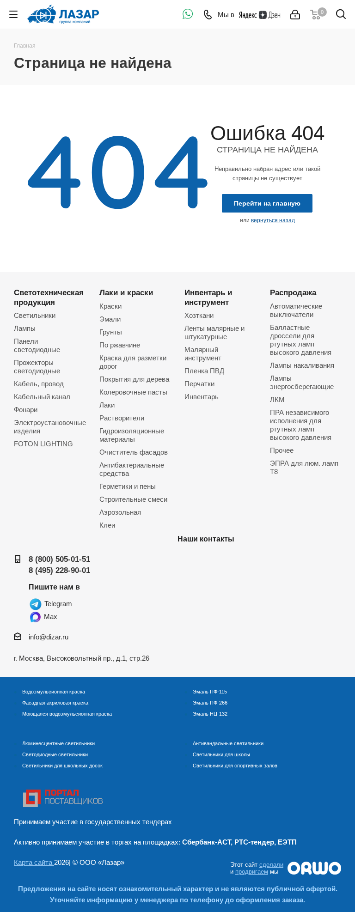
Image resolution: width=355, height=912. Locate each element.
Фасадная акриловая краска (55, 702)
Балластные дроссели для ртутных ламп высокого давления (300, 339)
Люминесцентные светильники (58, 743)
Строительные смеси (133, 499)
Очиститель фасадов (133, 452)
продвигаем (251, 871)
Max (49, 616)
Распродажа (293, 292)
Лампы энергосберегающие (302, 382)
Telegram (57, 604)
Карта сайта (34, 862)
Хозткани (199, 315)
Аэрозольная (120, 512)
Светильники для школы (221, 754)
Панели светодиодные (37, 345)
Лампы (25, 328)
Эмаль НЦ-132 (210, 714)
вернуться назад (273, 220)
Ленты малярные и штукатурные (214, 332)
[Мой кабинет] (295, 14)
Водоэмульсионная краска (53, 691)
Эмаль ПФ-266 (210, 702)
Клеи (107, 525)
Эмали (110, 319)
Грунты (110, 332)
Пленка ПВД (204, 371)
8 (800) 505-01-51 (59, 559)
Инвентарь (201, 397)
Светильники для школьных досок (62, 765)
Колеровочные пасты (133, 392)
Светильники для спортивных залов (235, 765)
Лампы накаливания (302, 365)
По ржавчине (119, 345)
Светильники (34, 315)
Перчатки (199, 384)
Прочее (282, 450)
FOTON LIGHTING (43, 444)
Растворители (121, 418)
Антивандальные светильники (228, 743)
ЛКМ (277, 399)
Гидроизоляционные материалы (131, 435)
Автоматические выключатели (296, 310)
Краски (110, 306)
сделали (271, 864)
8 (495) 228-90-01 (59, 570)
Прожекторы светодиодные (37, 367)
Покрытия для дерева (134, 379)
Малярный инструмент (202, 354)
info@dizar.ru (48, 637)
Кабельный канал (42, 397)
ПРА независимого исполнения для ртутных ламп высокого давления (300, 424)
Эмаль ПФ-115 (210, 691)
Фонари (25, 409)
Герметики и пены (127, 486)
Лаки (107, 405)
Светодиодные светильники (55, 754)
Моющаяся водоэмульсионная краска (67, 714)
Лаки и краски (126, 292)
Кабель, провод (39, 384)
